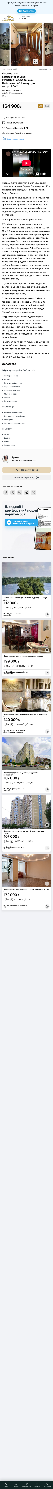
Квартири (6, 90)
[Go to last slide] (2, 44)
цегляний (27, 133)
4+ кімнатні (16, 90)
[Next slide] (50, 44)
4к (23, 117)
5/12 (26, 128)
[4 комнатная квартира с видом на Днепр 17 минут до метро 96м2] (26, 578)
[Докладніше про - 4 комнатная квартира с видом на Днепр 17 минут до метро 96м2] (47, 614)
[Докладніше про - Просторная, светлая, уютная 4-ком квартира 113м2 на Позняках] (47, 848)
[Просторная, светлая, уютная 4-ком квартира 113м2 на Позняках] (26, 812)
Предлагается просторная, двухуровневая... (23, 656)
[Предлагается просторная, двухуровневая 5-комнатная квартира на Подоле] (26, 637)
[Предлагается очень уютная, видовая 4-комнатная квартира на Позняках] (26, 753)
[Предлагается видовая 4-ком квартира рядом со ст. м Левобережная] (26, 695)
